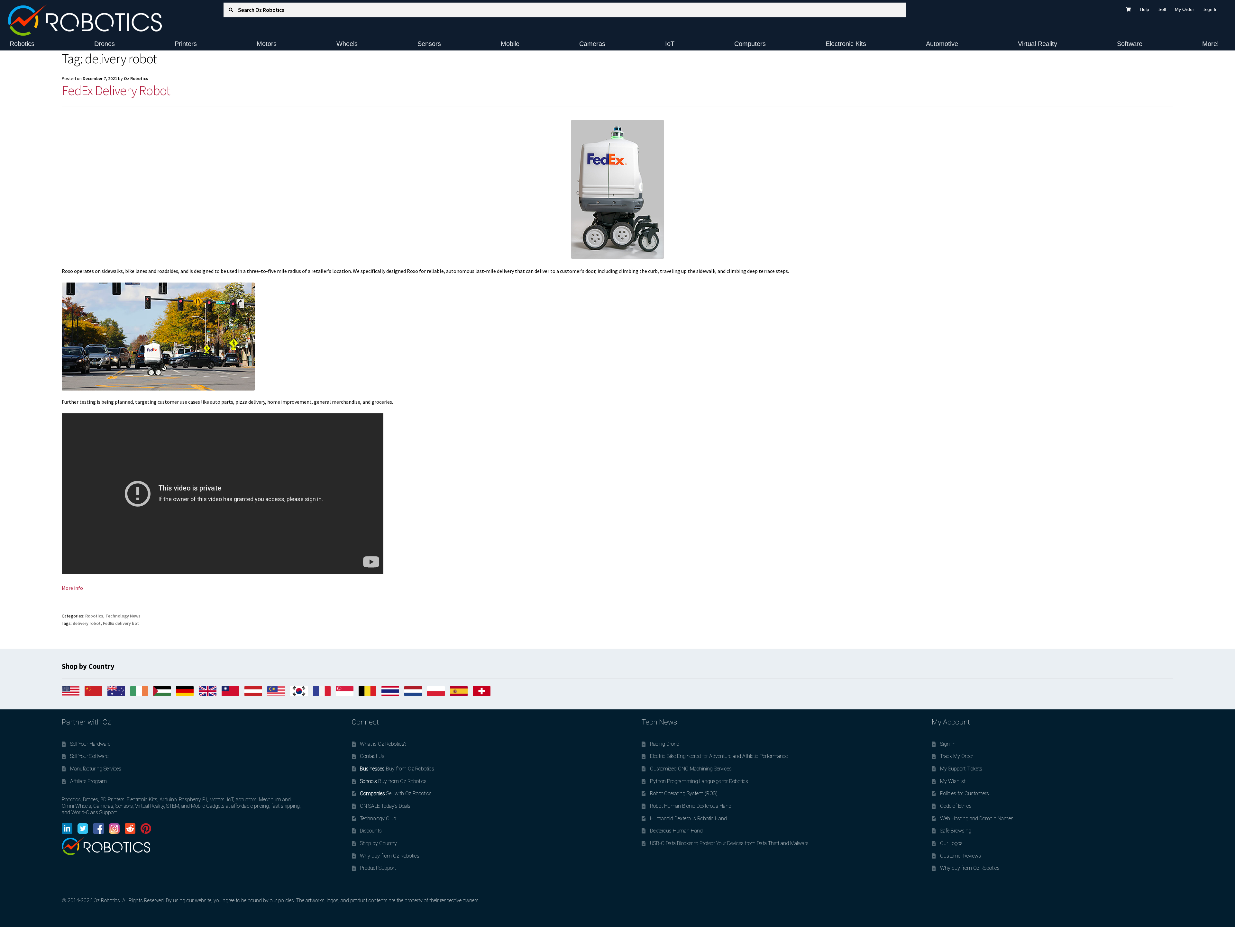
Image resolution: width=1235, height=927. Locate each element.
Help (1144, 9)
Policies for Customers (964, 793)
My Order (1184, 9)
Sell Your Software (89, 756)
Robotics (22, 43)
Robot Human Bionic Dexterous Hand (690, 806)
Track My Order (956, 756)
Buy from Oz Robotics (397, 769)
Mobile (510, 43)
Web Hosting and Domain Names (976, 818)
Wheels (347, 43)
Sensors (429, 43)
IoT (669, 43)
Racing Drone (664, 744)
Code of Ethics (956, 806)
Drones (104, 43)
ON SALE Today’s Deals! (385, 806)
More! (1210, 43)
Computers (750, 43)
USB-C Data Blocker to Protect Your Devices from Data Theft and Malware (729, 843)
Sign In (1210, 9)
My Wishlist (952, 781)
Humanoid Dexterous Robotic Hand (688, 818)
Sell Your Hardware (90, 744)
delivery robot (87, 623)
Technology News (123, 616)
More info (72, 588)
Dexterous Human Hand (676, 831)
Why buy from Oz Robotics (389, 856)
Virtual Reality (1037, 43)
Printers (186, 43)
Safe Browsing (955, 831)
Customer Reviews (960, 856)
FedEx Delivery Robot (116, 90)
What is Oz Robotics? (383, 744)
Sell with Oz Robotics (396, 793)
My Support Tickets (961, 769)
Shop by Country (378, 843)
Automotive (942, 43)
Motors (267, 43)
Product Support (378, 868)
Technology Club (378, 818)
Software (1129, 43)
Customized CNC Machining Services (691, 769)
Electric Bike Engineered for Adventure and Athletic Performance (719, 756)
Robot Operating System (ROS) (684, 793)
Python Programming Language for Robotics (699, 781)
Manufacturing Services (95, 769)
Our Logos (951, 843)
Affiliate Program (88, 781)
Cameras (592, 43)
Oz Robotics (136, 78)
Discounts (371, 831)
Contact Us (372, 756)
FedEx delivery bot (121, 623)
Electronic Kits (846, 43)
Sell (1162, 9)
